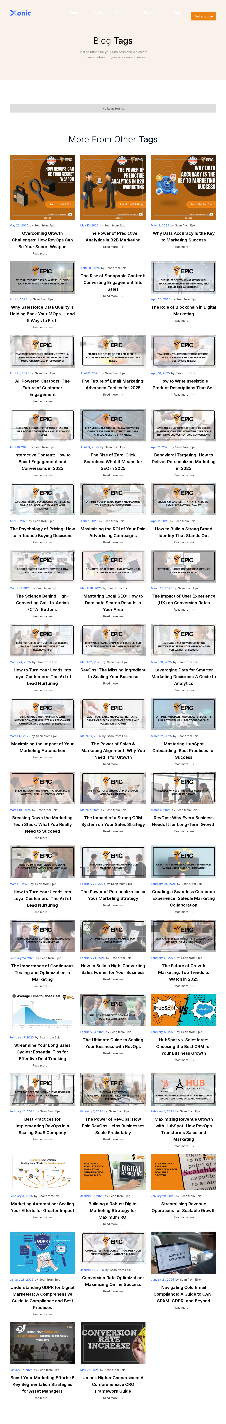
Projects (99, 13)
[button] (76, 13)
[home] (20, 13)
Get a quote (203, 16)
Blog (177, 13)
